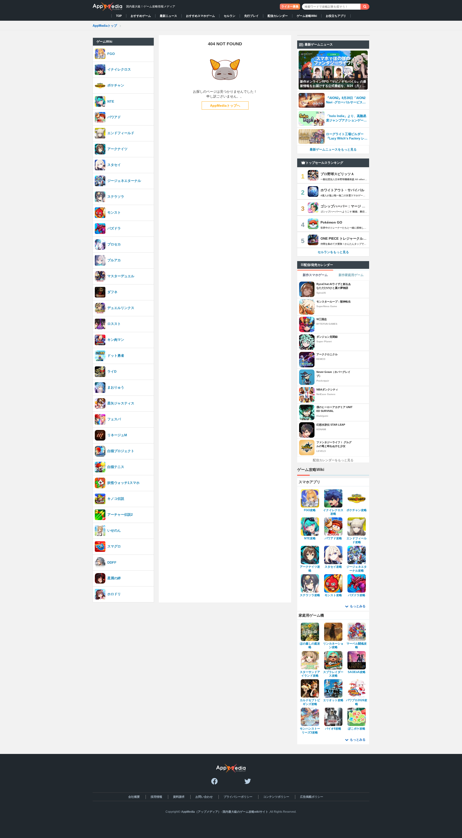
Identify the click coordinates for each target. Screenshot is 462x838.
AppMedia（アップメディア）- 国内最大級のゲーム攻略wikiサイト (224, 811)
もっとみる (358, 606)
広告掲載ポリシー (311, 796)
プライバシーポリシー (238, 796)
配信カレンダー (278, 16)
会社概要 (134, 796)
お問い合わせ (204, 796)
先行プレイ (251, 16)
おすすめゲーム (141, 16)
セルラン (229, 16)
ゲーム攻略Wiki (307, 16)
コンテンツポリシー (276, 796)
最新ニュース (168, 16)
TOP (119, 16)
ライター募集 (290, 6)
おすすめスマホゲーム (200, 16)
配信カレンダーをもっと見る (333, 460)
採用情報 (156, 796)
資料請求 (179, 796)
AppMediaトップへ (225, 105)
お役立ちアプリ (336, 16)
